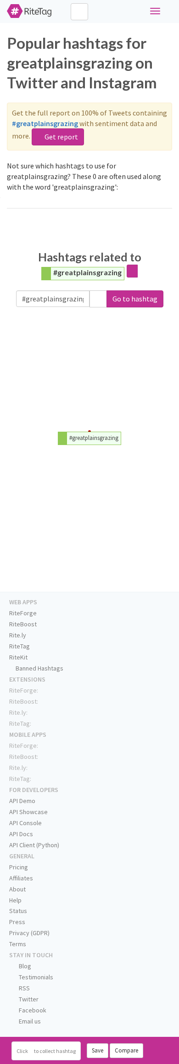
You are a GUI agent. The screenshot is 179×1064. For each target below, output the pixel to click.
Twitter (28, 999)
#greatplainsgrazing (87, 272)
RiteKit (18, 657)
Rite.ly (17, 635)
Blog (24, 966)
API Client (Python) (34, 845)
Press (17, 922)
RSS (23, 988)
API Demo (22, 801)
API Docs (21, 834)
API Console (25, 823)
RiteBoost (23, 624)
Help (15, 900)
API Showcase (28, 812)
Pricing (18, 867)
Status (18, 911)
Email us (29, 1021)
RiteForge (23, 613)
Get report (60, 136)
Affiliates (21, 878)
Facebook (31, 1010)
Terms (17, 944)
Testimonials (35, 977)
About (17, 889)
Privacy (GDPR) (29, 933)
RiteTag (19, 646)
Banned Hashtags (38, 668)
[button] (98, 298)
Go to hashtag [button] (134, 298)
